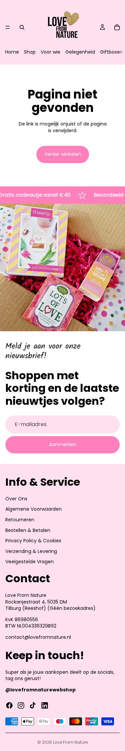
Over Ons (16, 498)
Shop (30, 52)
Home (12, 52)
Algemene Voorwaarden (33, 509)
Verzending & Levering (31, 551)
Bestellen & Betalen (27, 530)
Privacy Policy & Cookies (33, 540)
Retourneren (19, 519)
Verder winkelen (62, 154)
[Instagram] (21, 705)
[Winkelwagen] (117, 27)
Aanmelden (62, 444)
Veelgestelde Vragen (29, 561)
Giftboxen (111, 52)
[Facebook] (9, 705)
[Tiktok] (33, 705)
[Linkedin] (45, 705)
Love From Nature (70, 742)
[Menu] (7, 27)
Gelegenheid (80, 52)
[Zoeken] (22, 27)
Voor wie (50, 52)
